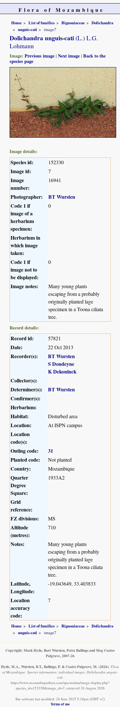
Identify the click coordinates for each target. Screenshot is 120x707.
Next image (69, 55)
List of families (41, 23)
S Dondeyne (61, 363)
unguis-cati (27, 29)
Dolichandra (102, 23)
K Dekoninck (62, 371)
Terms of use (60, 704)
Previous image (39, 55)
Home (16, 23)
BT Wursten (61, 196)
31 (50, 450)
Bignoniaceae (73, 23)
